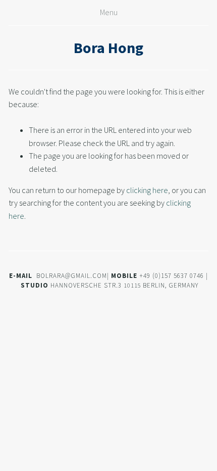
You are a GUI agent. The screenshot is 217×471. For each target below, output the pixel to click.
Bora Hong (108, 47)
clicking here (147, 190)
